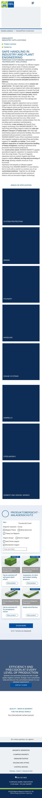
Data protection (28, 771)
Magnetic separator (21, 750)
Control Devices (21, 767)
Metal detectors (26, 530)
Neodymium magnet (12, 545)
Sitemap (12, 771)
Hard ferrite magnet (12, 541)
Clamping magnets (21, 754)
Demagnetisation (21, 758)
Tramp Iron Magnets (13, 533)
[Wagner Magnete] (7, 4)
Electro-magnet (23, 538)
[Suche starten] (38, 3)
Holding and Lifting (21, 763)
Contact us (8, 47)
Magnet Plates (11, 530)
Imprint (19, 771)
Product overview (10, 44)
